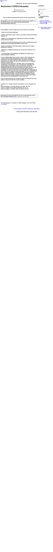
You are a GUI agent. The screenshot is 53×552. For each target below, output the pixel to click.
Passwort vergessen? (44, 20)
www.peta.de (4, 104)
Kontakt (25, 108)
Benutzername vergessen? (46, 21)
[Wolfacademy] (3, 0)
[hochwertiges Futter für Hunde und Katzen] (45, 27)
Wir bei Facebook (17, 108)
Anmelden (41, 17)
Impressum (30, 108)
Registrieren (43, 23)
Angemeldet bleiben (44, 16)
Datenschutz (37, 108)
